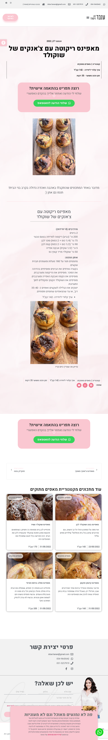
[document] (54, 370)
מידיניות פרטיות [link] (54, 734)
